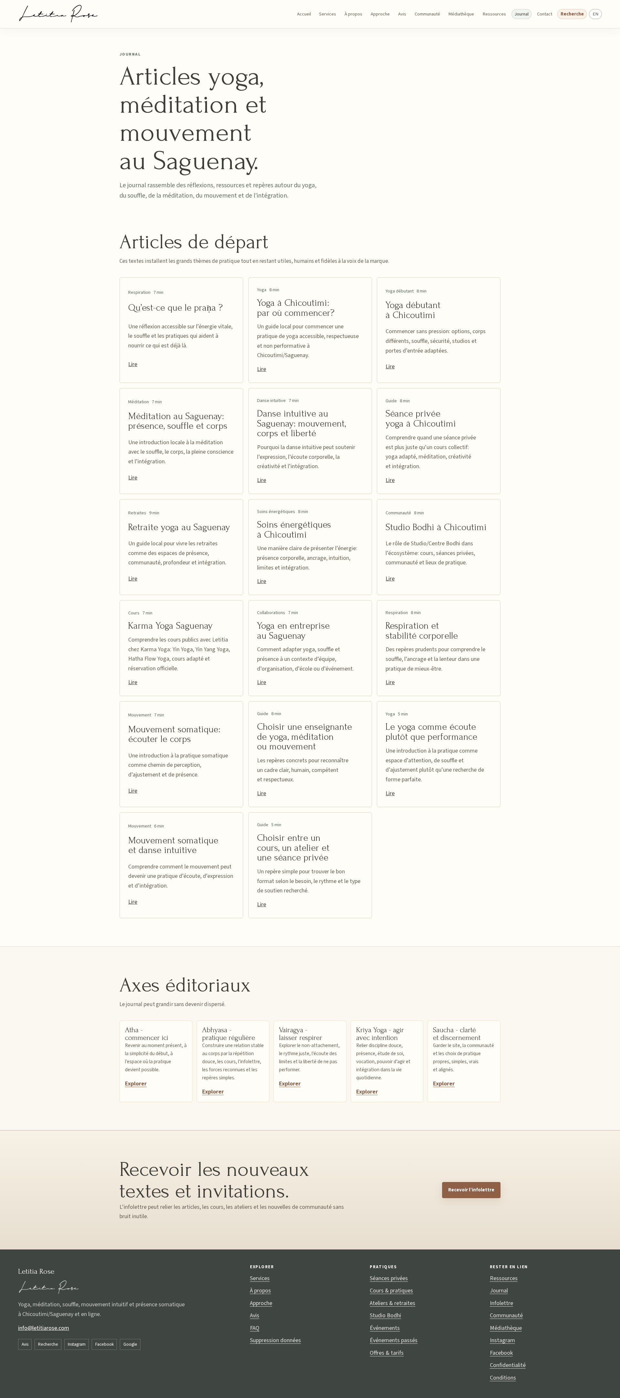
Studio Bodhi (385, 1315)
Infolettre (501, 1303)
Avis (402, 14)
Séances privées (389, 1278)
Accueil (304, 14)
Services (327, 14)
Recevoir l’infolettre (471, 1190)
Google (130, 1344)
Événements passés (394, 1340)
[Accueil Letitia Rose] (59, 14)
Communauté (427, 14)
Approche (380, 14)
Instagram (77, 1344)
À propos (353, 14)
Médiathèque (461, 14)
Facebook (104, 1344)
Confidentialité (508, 1365)
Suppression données (275, 1340)
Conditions (503, 1378)
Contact (544, 14)
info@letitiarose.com (43, 1328)
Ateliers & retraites (392, 1303)
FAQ (254, 1328)
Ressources (494, 14)
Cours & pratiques (391, 1291)
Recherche (572, 14)
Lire (132, 364)
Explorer (136, 1084)
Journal (521, 14)
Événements (385, 1328)
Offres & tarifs (387, 1353)
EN (595, 14)
